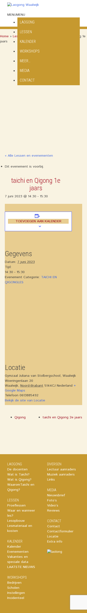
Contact (53, 526)
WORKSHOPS (30, 51)
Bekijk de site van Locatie (25, 400)
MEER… (25, 61)
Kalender (14, 546)
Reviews (53, 510)
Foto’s (52, 500)
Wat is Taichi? (18, 474)
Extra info (54, 541)
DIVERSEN (54, 464)
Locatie (52, 536)
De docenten (17, 469)
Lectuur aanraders (61, 469)
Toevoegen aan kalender (38, 221)
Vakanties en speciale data (17, 559)
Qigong (20, 417)
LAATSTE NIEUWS (21, 567)
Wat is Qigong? (19, 479)
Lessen (26, 32)
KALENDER (28, 41)
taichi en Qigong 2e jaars (62, 417)
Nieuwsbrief (56, 495)
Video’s (52, 505)
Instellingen (16, 592)
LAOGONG (14, 464)
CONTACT (27, 80)
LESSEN (13, 500)
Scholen (13, 587)
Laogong (27, 22)
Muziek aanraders (61, 474)
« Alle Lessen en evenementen (29, 155)
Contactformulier (60, 531)
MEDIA (24, 70)
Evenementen (18, 551)
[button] (16, 14)
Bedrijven (14, 582)
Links (51, 479)
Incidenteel (15, 598)
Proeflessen (16, 505)
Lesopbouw (16, 520)
